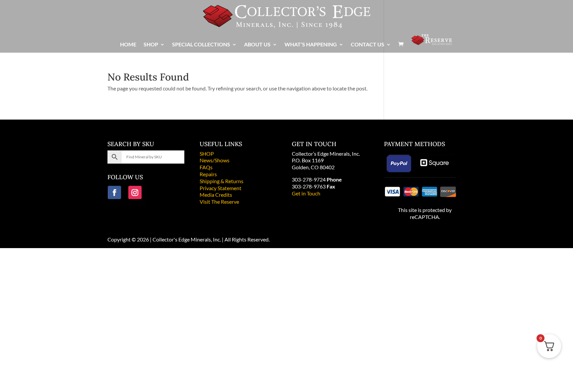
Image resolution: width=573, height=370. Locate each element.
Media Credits (216, 194)
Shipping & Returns (221, 181)
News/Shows (214, 160)
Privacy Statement (220, 188)
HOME (128, 44)
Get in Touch (306, 193)
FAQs (206, 167)
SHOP (207, 153)
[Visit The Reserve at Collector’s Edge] (431, 43)
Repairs (208, 174)
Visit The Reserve (219, 201)
